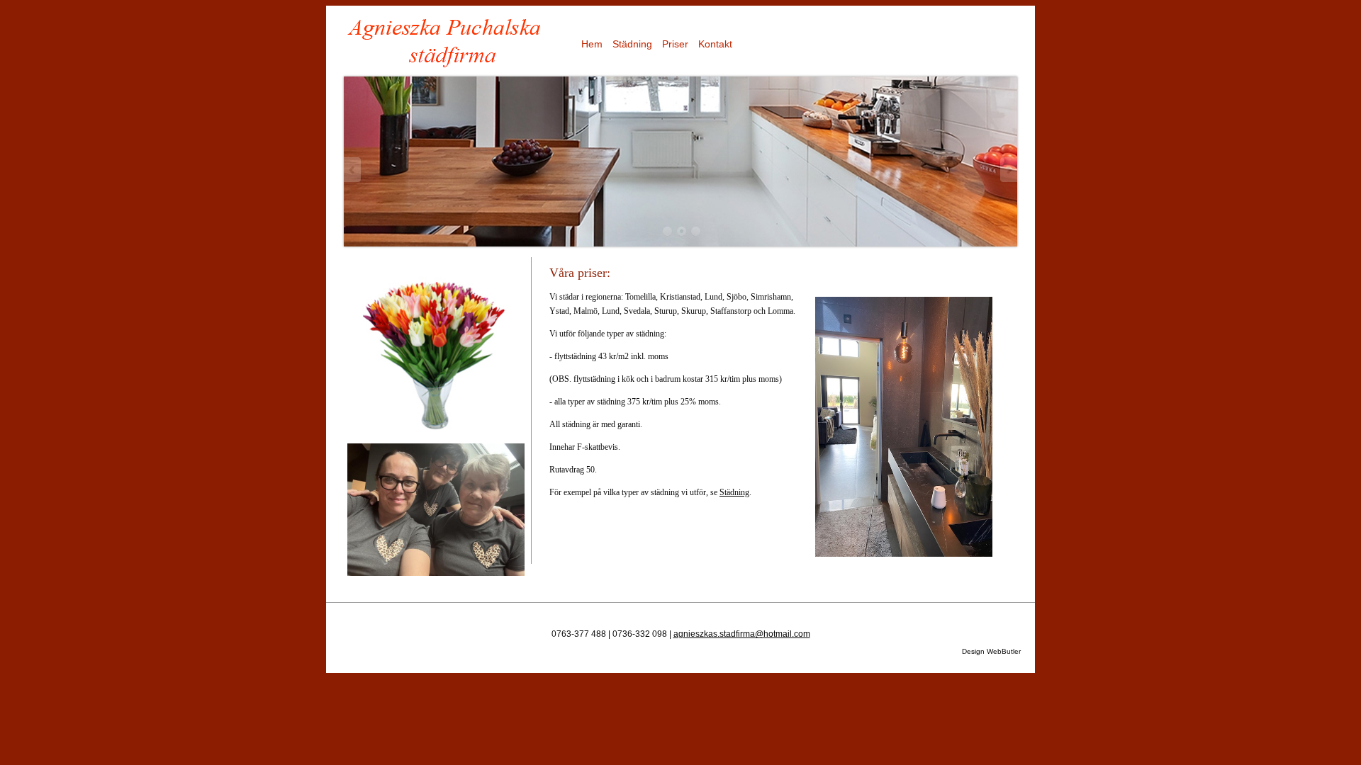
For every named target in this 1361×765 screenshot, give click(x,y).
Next (1008, 170)
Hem (592, 44)
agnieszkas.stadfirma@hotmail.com (741, 634)
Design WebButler (991, 651)
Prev (353, 170)
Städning (632, 44)
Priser (675, 44)
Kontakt (715, 44)
